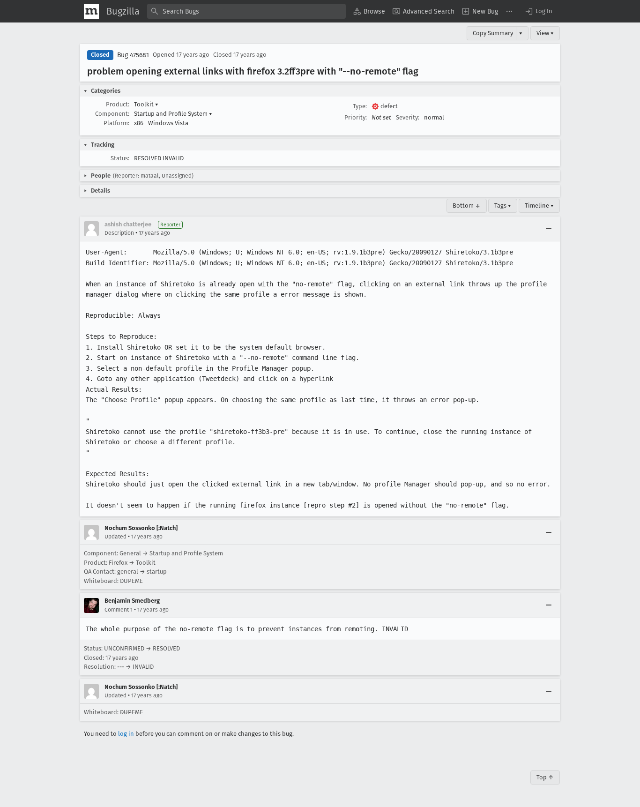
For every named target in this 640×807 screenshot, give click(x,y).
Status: (120, 158)
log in (126, 733)
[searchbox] (246, 11)
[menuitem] (369, 11)
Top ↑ (545, 777)
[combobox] (246, 11)
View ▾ (545, 33)
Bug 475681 (133, 55)
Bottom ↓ (467, 205)
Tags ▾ (502, 205)
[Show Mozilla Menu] (91, 11)
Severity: (407, 117)
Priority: (355, 117)
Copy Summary (493, 33)
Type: (360, 106)
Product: (117, 104)
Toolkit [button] (146, 104)
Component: (112, 113)
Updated (115, 536)
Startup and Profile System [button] (173, 113)
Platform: (116, 123)
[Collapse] (548, 228)
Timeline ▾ (539, 205)
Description (119, 233)
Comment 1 (118, 609)
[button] (538, 11)
